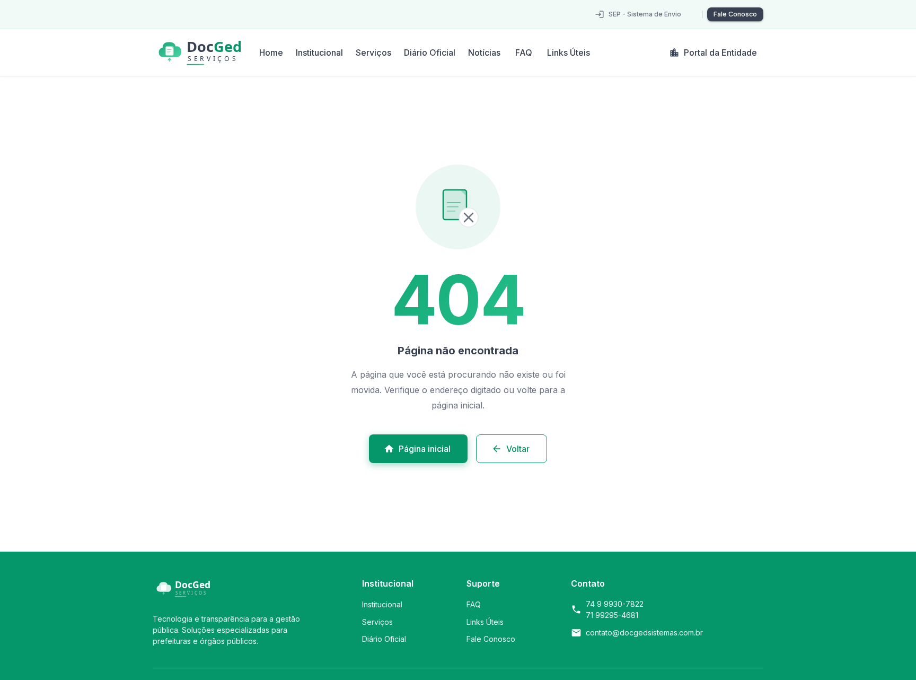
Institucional (319, 52)
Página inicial (425, 448)
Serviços (373, 52)
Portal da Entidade (720, 52)
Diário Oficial (429, 52)
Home (271, 52)
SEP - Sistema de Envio (645, 14)
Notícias (484, 52)
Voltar (518, 448)
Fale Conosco (735, 14)
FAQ (523, 52)
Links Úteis (568, 52)
